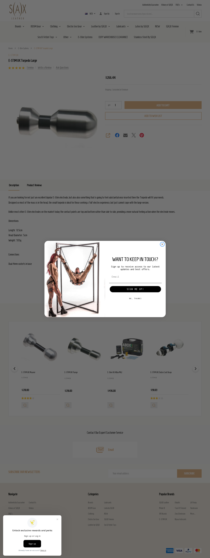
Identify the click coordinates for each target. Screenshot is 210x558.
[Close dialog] (162, 244)
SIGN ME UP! (135, 289)
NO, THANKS (135, 298)
